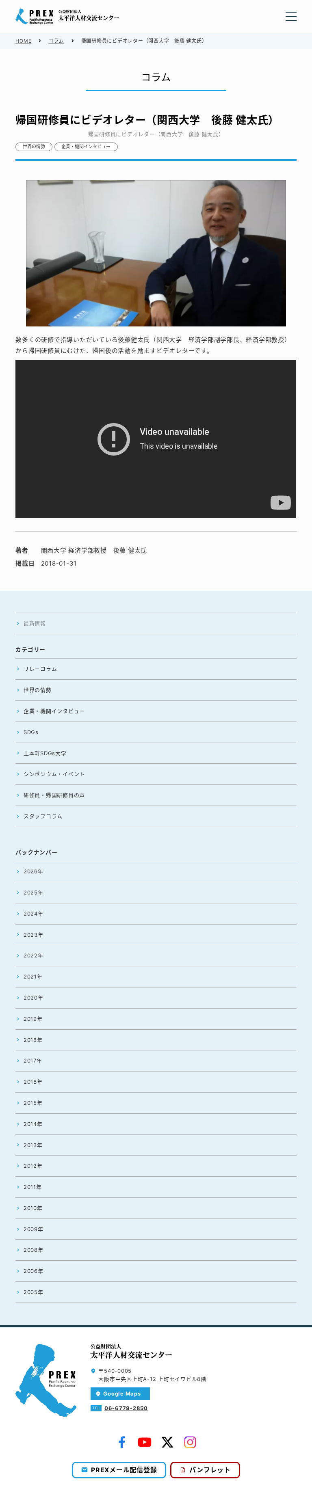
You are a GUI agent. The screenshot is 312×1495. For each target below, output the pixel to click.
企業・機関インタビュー (85, 146)
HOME (23, 41)
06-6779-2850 (126, 1408)
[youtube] (144, 1442)
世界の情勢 (34, 146)
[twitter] (167, 1442)
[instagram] (190, 1442)
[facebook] (122, 1442)
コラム (56, 41)
